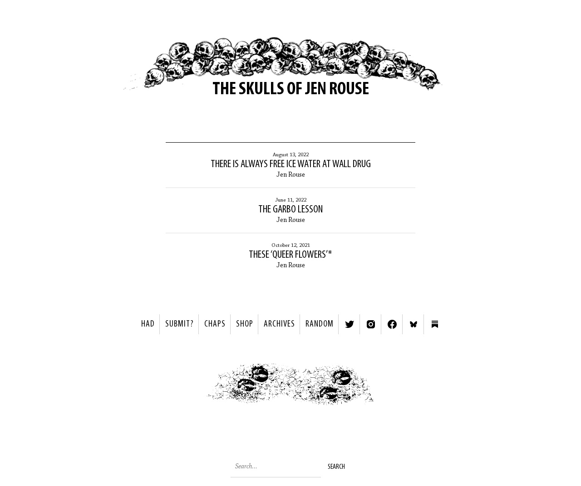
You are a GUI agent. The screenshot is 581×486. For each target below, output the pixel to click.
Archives (279, 324)
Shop (244, 324)
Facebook (392, 324)
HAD (148, 324)
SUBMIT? (179, 324)
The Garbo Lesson (290, 209)
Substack (434, 324)
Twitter (349, 324)
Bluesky (413, 324)
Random (319, 324)
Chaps (215, 324)
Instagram (370, 324)
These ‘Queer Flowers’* (290, 255)
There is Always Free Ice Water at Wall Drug (291, 164)
